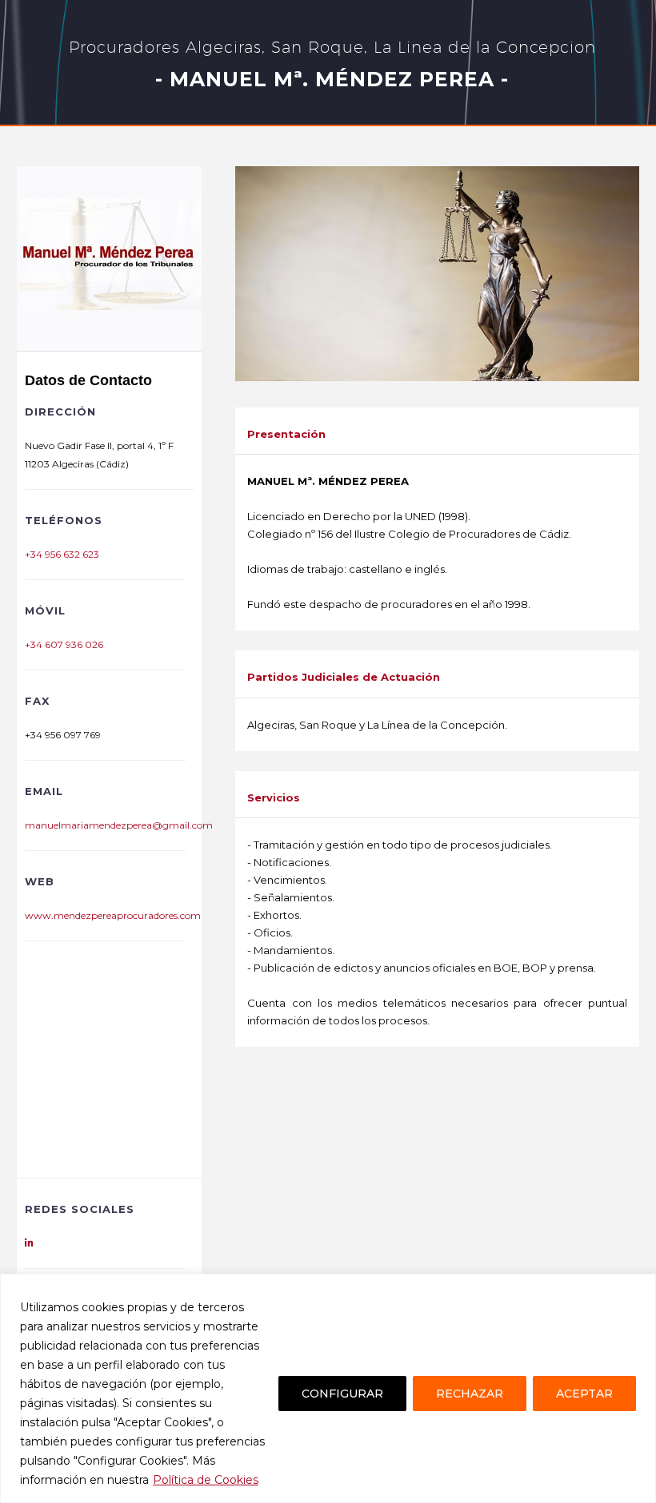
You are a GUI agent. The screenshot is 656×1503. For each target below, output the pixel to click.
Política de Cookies (205, 1480)
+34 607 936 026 (64, 644)
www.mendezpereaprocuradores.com (113, 915)
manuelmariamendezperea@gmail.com (119, 825)
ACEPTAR (584, 1393)
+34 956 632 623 (62, 554)
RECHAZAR (469, 1393)
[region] (328, 1388)
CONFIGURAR (342, 1393)
